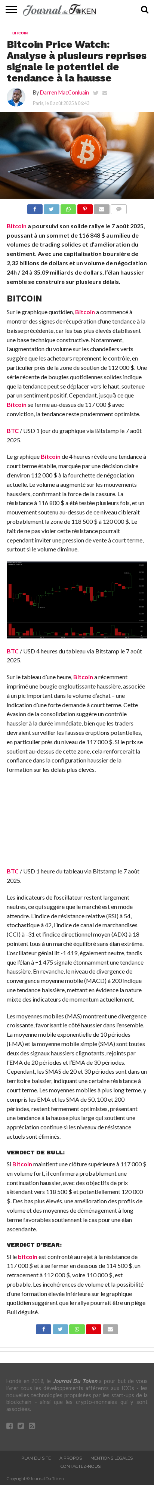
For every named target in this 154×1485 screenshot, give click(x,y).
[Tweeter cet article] (51, 207)
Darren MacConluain (64, 92)
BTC (13, 430)
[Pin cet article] (85, 207)
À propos (70, 1458)
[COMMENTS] (119, 207)
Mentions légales (111, 1458)
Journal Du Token (75, 1381)
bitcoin (27, 1256)
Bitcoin (17, 225)
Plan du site (36, 1458)
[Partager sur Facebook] (35, 207)
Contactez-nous (81, 1466)
